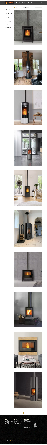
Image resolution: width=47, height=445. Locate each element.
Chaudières (35, 431)
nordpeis (6, 17)
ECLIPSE (9, 13)
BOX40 (8, 9)
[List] (16, 7)
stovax (8, 21)
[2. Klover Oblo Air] (28, 107)
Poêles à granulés (35, 424)
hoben (11, 13)
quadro (5, 21)
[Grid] (14, 7)
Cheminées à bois (35, 426)
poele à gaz (9, 17)
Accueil (5, 5)
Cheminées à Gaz (35, 428)
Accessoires (35, 433)
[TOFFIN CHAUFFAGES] (9, 2)
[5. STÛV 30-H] (28, 390)
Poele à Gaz (35, 427)
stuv (10, 21)
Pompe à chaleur (35, 432)
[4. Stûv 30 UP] (28, 309)
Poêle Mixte (35, 425)
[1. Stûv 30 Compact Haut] (28, 67)
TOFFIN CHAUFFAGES (10, 440)
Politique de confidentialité (39, 440)
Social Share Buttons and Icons (20, 444)
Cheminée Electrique (36, 429)
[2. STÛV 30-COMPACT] (28, 148)
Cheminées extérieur (36, 430)
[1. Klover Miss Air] (28, 27)
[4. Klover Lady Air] (28, 269)
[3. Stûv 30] (28, 228)
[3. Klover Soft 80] (28, 188)
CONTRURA (6, 13)
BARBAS (6, 9)
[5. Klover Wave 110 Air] (28, 349)
